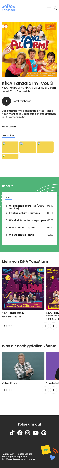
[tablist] (29, 135)
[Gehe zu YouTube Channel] (37, 434)
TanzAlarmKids (20, 91)
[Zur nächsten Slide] (53, 326)
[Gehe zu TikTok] (13, 434)
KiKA (27, 87)
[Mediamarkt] (27, 147)
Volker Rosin (40, 87)
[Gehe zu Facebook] (21, 434)
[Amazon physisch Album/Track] (10, 147)
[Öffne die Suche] (55, 8)
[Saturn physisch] (45, 147)
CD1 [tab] (8, 197)
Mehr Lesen (9, 126)
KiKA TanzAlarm (12, 87)
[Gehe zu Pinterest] (45, 434)
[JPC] (10, 156)
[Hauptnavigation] (49, 7)
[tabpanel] (29, 150)
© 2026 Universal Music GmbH (18, 459)
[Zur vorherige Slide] (45, 326)
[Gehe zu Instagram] (29, 434)
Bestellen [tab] (8, 135)
